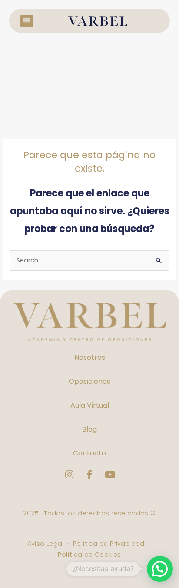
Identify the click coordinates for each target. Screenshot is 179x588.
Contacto (89, 453)
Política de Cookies (89, 554)
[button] (26, 21)
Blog (89, 429)
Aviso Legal (46, 543)
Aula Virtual (89, 405)
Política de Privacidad (109, 543)
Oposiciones (89, 381)
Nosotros (89, 357)
